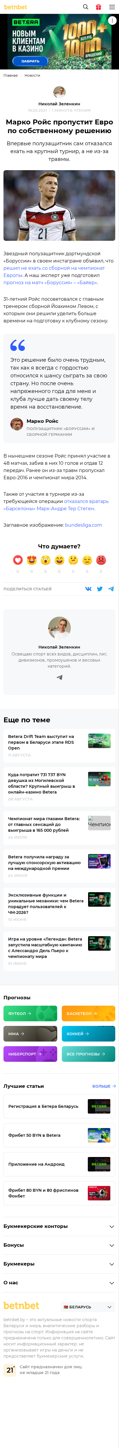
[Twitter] (99, 588)
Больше (101, 1086)
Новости (32, 75)
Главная (10, 75)
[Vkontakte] (88, 588)
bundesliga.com (83, 525)
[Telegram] (111, 588)
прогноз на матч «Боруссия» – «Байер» (50, 282)
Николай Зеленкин (59, 103)
